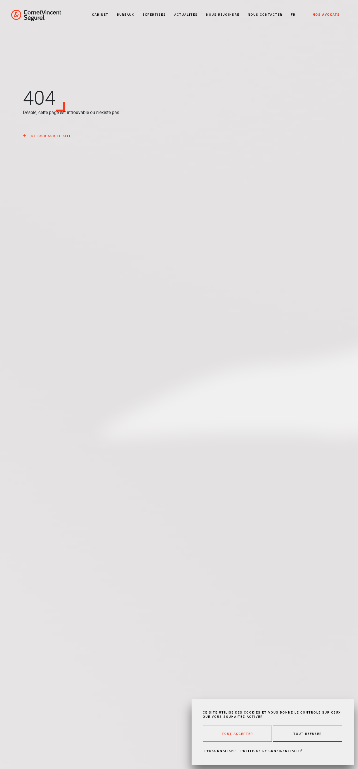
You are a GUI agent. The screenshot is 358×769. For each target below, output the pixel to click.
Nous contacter (265, 14)
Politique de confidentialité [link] (272, 751)
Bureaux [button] (125, 14)
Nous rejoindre (222, 14)
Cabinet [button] (100, 14)
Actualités (186, 14)
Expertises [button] (154, 14)
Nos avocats (326, 14)
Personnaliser (220, 751)
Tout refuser (307, 733)
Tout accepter (237, 733)
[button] (293, 14)
